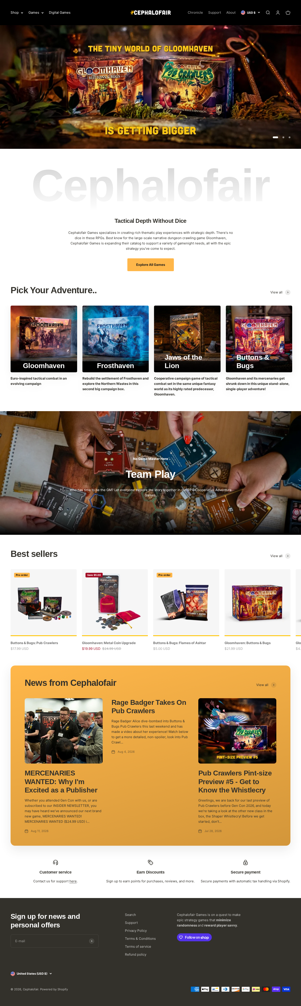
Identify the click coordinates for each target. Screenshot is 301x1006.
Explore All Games (150, 265)
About (231, 12)
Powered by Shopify (54, 989)
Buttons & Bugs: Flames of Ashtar (179, 643)
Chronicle (195, 12)
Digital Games (60, 12)
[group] (150, 87)
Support (214, 12)
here (73, 881)
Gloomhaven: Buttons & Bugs (248, 643)
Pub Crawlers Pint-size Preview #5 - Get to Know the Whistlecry (235, 781)
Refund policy (135, 954)
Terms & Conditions (140, 938)
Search (130, 915)
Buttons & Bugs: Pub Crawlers (34, 643)
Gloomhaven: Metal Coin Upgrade (109, 643)
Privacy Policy (136, 930)
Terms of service (138, 946)
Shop (15, 12)
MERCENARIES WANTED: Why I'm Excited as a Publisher (61, 781)
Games (33, 12)
